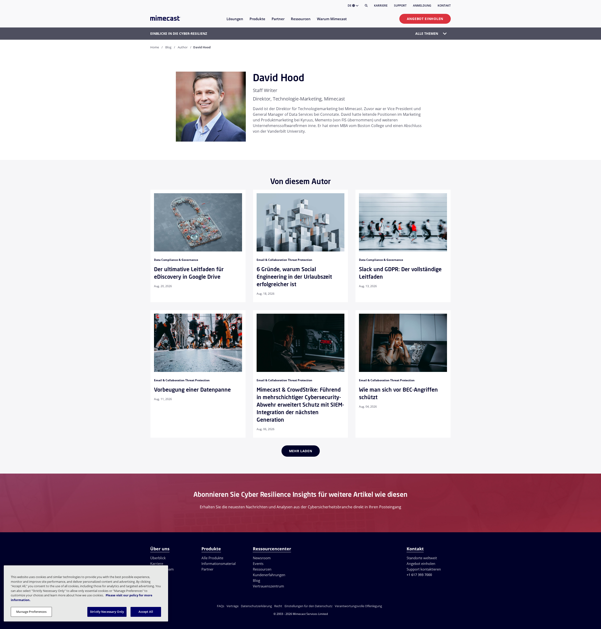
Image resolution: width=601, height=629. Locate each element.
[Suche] (366, 5)
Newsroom (262, 558)
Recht (278, 606)
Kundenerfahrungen (269, 574)
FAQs (220, 606)
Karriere (381, 6)
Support (400, 6)
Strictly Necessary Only (107, 612)
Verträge (233, 606)
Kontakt (444, 6)
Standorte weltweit (422, 558)
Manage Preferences (31, 612)
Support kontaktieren (424, 569)
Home (154, 47)
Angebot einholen (425, 18)
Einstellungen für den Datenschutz (308, 606)
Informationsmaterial (218, 563)
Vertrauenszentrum (268, 586)
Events (258, 563)
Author (183, 47)
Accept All (146, 612)
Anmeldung (422, 6)
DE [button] (350, 6)
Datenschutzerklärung (256, 606)
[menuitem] (235, 21)
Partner (207, 569)
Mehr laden (300, 451)
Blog (168, 47)
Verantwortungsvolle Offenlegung (358, 606)
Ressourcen (262, 569)
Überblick (158, 558)
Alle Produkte (212, 558)
